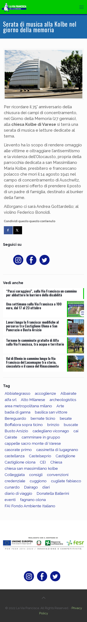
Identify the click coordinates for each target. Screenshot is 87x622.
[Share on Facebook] (8, 230)
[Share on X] (17, 230)
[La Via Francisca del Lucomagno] (17, 7)
